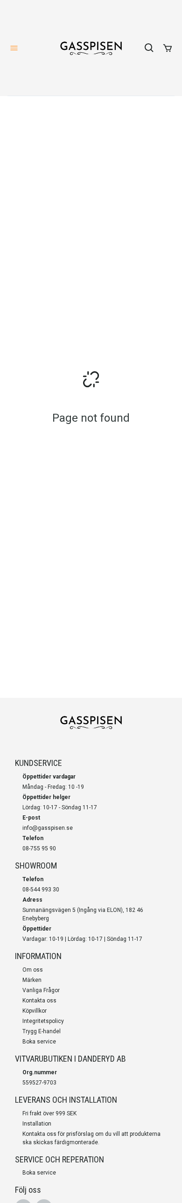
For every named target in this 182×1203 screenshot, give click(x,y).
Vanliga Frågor (41, 990)
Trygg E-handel (41, 1031)
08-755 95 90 (39, 848)
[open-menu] (14, 48)
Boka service (39, 1041)
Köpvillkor (34, 1011)
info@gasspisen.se (47, 828)
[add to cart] (167, 48)
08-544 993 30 (40, 889)
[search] (149, 48)
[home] (91, 48)
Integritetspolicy (43, 1021)
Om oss (32, 970)
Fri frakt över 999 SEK (49, 1113)
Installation (36, 1123)
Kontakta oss (39, 1000)
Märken (32, 980)
